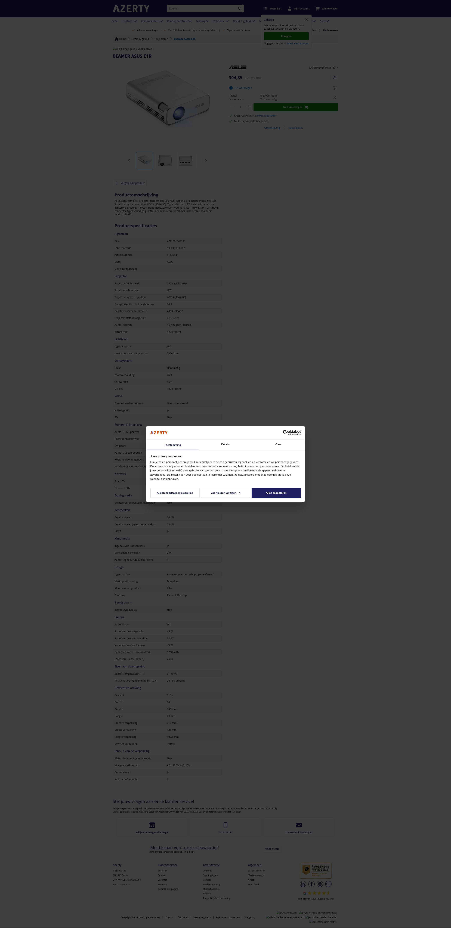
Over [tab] (278, 444)
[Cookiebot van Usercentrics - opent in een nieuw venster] (285, 432)
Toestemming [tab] (172, 444)
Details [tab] (225, 444)
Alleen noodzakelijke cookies (175, 492)
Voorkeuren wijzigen (223, 492)
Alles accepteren (276, 492)
